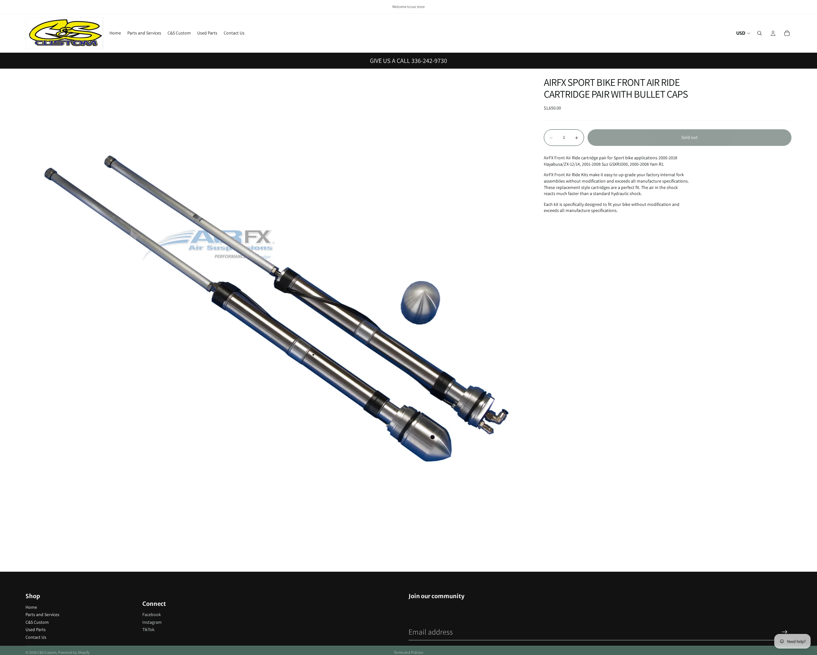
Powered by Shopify (74, 652)
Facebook (151, 614)
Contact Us (36, 637)
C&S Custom (37, 622)
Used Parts (36, 629)
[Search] (760, 33)
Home (31, 607)
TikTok (148, 629)
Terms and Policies (408, 652)
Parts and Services (42, 614)
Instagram (152, 622)
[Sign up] (784, 632)
